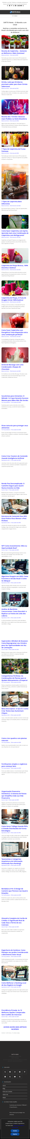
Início (4, 1085)
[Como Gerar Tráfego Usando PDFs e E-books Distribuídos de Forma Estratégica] (15, 823)
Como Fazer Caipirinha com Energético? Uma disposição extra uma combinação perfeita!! (15, 332)
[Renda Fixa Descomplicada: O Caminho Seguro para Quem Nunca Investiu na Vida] (15, 480)
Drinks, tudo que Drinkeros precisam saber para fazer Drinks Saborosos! (14, 84)
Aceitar (15, 1131)
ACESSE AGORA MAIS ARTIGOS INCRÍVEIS (15, 1028)
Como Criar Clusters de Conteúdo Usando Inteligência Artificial (15, 457)
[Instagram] (15, 1072)
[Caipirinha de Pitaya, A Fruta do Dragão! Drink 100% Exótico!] (15, 294)
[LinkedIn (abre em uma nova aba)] (15, 5)
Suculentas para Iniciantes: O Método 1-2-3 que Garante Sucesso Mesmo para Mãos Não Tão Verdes (15, 398)
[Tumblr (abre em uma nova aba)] (17, 5)
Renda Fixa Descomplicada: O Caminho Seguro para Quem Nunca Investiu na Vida (13, 485)
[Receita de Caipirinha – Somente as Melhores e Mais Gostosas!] (15, 48)
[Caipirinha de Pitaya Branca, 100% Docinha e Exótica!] (15, 262)
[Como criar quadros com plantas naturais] (15, 735)
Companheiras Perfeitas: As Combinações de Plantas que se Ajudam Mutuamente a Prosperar (15, 678)
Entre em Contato (7, 1091)
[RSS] (20, 1076)
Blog (4, 1088)
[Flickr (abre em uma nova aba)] (19, 5)
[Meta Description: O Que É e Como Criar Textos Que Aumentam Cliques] (15, 705)
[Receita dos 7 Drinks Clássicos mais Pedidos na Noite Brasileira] (15, 113)
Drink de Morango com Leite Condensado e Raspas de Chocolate (13, 367)
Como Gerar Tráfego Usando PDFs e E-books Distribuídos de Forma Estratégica (15, 828)
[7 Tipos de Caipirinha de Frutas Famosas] (15, 146)
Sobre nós (5, 1094)
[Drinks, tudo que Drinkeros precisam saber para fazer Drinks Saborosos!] (15, 79)
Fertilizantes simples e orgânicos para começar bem (14, 765)
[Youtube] (15, 1076)
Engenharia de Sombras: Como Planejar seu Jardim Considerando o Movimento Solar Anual (15, 952)
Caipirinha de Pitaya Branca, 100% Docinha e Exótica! (15, 266)
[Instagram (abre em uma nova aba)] (13, 5)
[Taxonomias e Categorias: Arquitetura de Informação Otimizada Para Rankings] (15, 856)
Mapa (4, 1097)
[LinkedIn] (20, 1072)
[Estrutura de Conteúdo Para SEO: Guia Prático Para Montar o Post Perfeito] (15, 513)
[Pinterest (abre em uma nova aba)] (11, 5)
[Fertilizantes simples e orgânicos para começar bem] (15, 761)
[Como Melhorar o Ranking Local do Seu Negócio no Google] (15, 979)
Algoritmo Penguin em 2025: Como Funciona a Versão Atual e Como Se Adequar (15, 578)
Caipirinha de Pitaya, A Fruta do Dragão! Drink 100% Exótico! (14, 299)
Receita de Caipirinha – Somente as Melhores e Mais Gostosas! (14, 52)
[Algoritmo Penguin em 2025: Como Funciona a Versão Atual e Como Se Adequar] (15, 573)
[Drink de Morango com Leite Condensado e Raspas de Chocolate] (15, 361)
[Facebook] (10, 1072)
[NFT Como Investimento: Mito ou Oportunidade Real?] (15, 542)
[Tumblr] (10, 1076)
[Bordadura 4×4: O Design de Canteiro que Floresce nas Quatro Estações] (15, 885)
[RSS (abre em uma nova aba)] (23, 5)
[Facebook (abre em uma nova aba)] (10, 5)
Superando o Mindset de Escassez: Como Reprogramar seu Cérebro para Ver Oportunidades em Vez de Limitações (15, 644)
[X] (5, 1072)
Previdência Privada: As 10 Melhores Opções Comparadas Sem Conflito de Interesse (13, 1012)
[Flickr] (5, 1076)
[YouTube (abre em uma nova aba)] (21, 5)
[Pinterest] (24, 1072)
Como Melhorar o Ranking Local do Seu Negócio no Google (14, 984)
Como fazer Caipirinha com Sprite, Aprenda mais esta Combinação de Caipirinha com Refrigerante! (15, 233)
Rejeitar (15, 1134)
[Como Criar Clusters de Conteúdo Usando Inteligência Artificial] (15, 453)
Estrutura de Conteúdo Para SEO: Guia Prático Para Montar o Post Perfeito (14, 518)
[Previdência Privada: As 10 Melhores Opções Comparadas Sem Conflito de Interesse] (15, 1007)
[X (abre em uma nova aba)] (7, 5)
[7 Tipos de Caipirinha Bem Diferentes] (15, 198)
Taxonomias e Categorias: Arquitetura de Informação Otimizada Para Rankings (12, 861)
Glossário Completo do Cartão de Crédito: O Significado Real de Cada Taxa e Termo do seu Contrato (14, 921)
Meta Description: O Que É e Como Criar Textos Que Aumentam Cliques (15, 711)
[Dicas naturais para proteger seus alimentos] (15, 422)
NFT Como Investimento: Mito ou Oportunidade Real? (14, 547)
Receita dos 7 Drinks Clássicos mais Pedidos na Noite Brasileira (14, 118)
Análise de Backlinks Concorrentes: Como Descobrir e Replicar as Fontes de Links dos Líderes (14, 612)
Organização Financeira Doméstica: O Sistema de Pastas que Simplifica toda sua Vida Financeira (14, 794)
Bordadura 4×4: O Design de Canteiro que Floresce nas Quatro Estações (15, 891)
